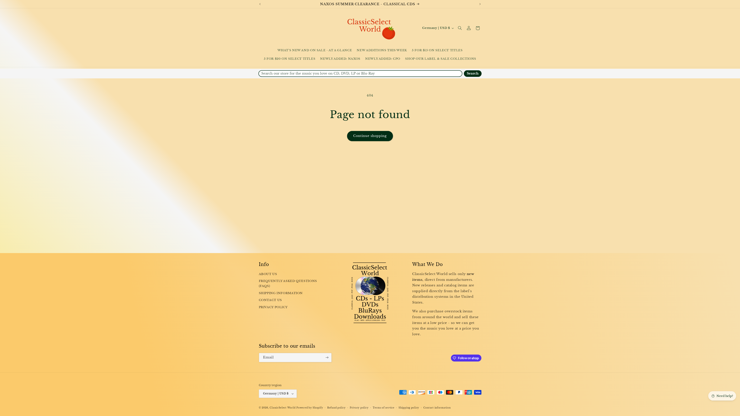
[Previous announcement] (260, 4)
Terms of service (383, 407)
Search (472, 73)
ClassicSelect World (282, 407)
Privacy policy (359, 407)
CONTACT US (270, 300)
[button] (459, 28)
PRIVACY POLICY (273, 307)
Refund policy (336, 407)
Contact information (437, 407)
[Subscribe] (326, 357)
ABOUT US (268, 274)
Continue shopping (370, 136)
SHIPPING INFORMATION (281, 293)
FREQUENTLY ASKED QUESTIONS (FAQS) (288, 283)
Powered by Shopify (309, 407)
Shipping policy (409, 407)
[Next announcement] (480, 4)
